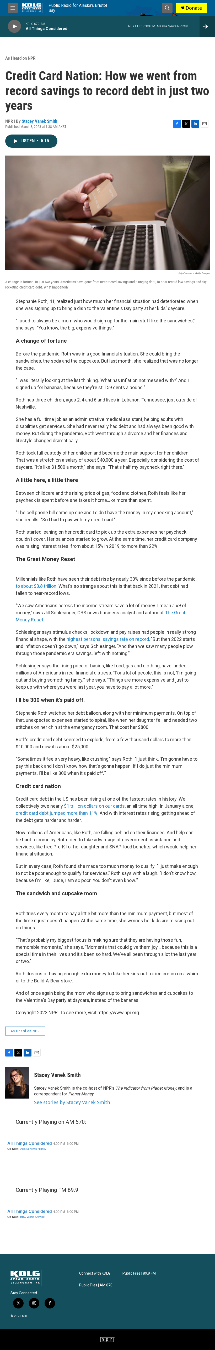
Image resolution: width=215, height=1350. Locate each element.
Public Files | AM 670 (95, 1285)
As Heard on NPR (20, 58)
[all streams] (207, 26)
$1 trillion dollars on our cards (94, 806)
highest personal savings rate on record (108, 639)
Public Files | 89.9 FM (139, 1273)
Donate (194, 8)
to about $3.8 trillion (36, 586)
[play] (14, 26)
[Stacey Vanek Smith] (17, 1083)
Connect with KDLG (94, 1273)
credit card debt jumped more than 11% (57, 813)
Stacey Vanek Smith (39, 121)
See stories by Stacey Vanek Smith (72, 1102)
